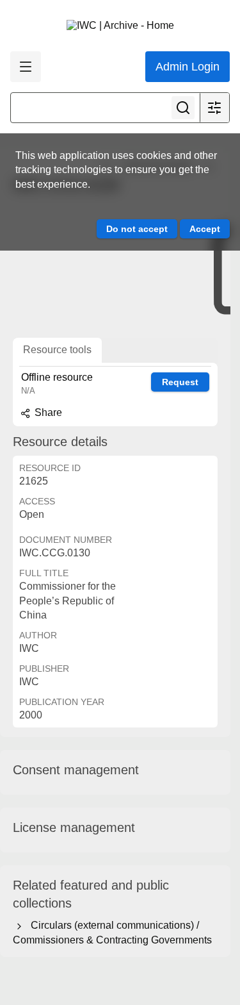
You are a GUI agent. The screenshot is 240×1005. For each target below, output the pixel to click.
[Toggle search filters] (214, 107)
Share (47, 412)
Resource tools (57, 349)
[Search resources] (183, 107)
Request (180, 382)
